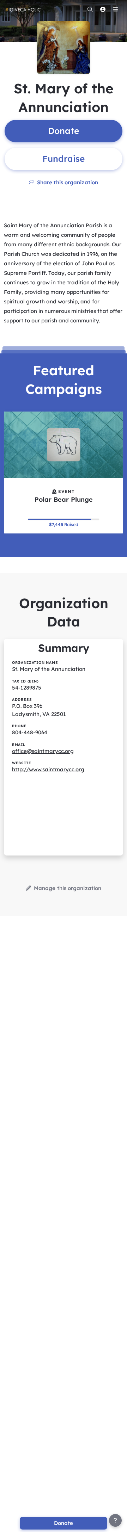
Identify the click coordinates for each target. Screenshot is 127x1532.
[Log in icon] (102, 9)
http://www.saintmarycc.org (48, 769)
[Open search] (90, 9)
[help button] (115, 1520)
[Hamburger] (115, 9)
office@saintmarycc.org (43, 751)
